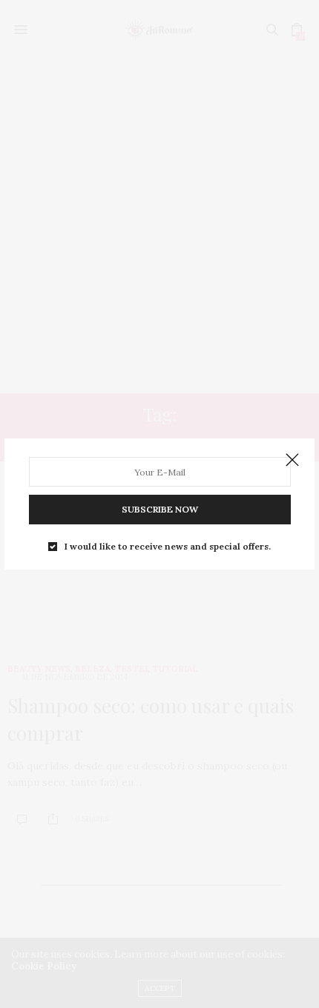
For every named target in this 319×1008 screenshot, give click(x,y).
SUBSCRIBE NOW (160, 509)
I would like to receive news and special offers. (168, 546)
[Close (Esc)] (292, 460)
